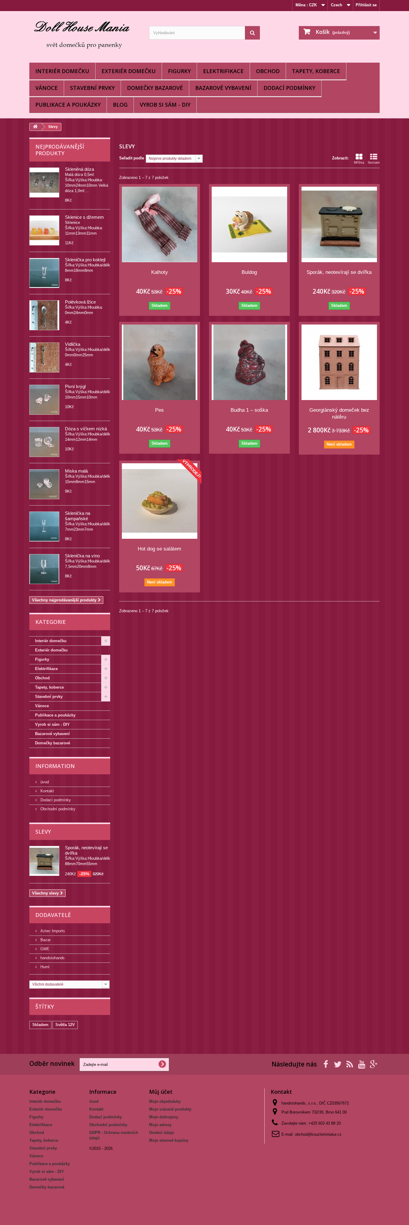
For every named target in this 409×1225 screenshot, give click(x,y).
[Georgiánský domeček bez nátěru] (339, 362)
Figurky (179, 71)
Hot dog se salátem (159, 549)
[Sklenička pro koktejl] (44, 273)
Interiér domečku (62, 71)
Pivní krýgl (75, 386)
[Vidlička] (44, 357)
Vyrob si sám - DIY (165, 104)
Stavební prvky (92, 87)
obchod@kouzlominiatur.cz (318, 1134)
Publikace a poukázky (68, 104)
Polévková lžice (80, 301)
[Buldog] (249, 224)
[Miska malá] (44, 484)
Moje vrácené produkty (170, 1109)
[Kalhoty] (159, 224)
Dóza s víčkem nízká (86, 428)
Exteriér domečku (129, 71)
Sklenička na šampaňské (77, 516)
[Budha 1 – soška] (249, 362)
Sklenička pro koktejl (85, 259)
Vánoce (46, 87)
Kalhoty (159, 272)
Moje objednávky (165, 1101)
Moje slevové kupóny (168, 1140)
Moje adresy (160, 1125)
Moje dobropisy (163, 1117)
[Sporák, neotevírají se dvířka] (339, 224)
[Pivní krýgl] (44, 400)
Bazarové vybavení (223, 87)
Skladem (40, 1024)
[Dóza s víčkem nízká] (44, 442)
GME (44, 949)
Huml (44, 967)
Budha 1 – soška (249, 410)
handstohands (52, 958)
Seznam (374, 162)
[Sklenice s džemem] (44, 230)
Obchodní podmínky (57, 809)
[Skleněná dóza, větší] (44, 182)
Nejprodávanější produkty (59, 150)
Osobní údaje (161, 1132)
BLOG (120, 104)
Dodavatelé (53, 914)
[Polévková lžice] (44, 315)
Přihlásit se (366, 5)
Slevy (43, 831)
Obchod (268, 71)
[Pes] (159, 362)
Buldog (249, 272)
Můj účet (160, 1091)
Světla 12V (65, 1024)
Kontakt (46, 791)
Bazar (45, 940)
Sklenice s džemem (84, 217)
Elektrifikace (223, 71)
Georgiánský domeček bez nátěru (339, 413)
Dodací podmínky (289, 87)
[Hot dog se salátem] (159, 501)
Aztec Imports (52, 931)
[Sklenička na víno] (44, 569)
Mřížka (359, 162)
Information (55, 766)
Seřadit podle (131, 158)
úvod (44, 782)
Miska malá (76, 470)
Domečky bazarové (155, 87)
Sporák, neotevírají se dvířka (339, 272)
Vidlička (72, 344)
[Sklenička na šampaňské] (44, 526)
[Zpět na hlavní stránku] (35, 127)
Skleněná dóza (79, 169)
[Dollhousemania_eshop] (84, 35)
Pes (159, 410)
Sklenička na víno (82, 555)
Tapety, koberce (316, 71)
